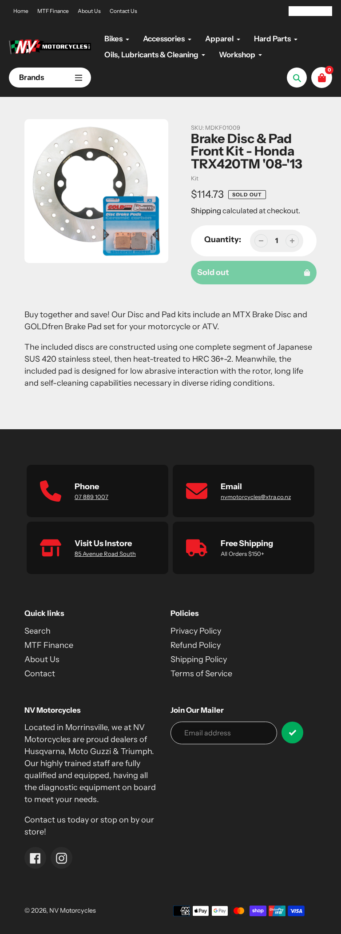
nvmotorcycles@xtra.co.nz (256, 496)
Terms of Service (201, 674)
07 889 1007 (91, 496)
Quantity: (222, 239)
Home (20, 11)
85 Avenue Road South (105, 553)
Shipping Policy (198, 659)
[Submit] (292, 732)
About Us (89, 11)
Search (37, 631)
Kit (194, 178)
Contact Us (123, 11)
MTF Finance (53, 11)
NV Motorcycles (72, 910)
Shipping (206, 210)
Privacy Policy (195, 631)
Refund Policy (195, 645)
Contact (39, 674)
